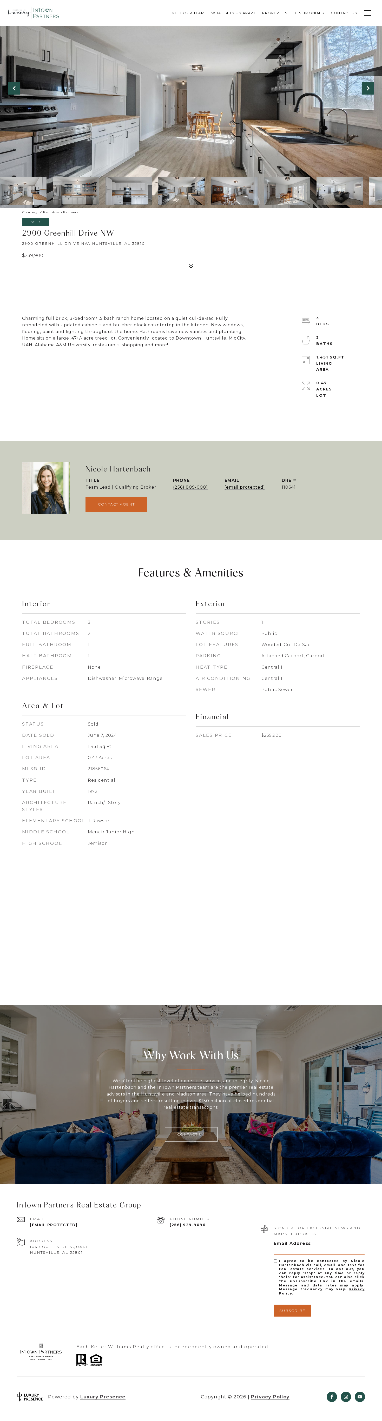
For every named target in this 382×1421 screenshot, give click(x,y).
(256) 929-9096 (188, 1225)
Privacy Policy (270, 1397)
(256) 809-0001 (190, 487)
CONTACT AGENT (116, 504)
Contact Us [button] (191, 1134)
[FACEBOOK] (332, 1397)
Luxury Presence (103, 1397)
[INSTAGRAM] (346, 1397)
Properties (275, 13)
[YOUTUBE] (360, 1397)
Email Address (292, 1243)
